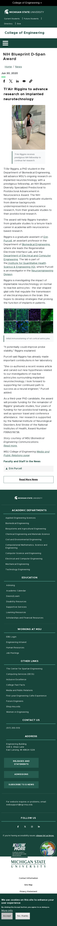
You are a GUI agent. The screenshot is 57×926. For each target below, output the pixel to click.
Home (8, 67)
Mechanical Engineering (17, 564)
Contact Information (28, 878)
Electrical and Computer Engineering (24, 559)
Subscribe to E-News (24, 785)
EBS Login (22, 637)
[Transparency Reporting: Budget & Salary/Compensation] (43, 844)
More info (7, 910)
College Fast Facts (27, 685)
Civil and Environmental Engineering (23, 540)
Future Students (31, 19)
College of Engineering (26, 3)
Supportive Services (28, 607)
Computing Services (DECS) (30, 674)
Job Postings (24, 653)
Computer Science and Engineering (23, 553)
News (18, 67)
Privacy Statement (28, 892)
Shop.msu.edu (24, 707)
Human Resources (26, 648)
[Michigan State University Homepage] (28, 864)
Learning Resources (27, 612)
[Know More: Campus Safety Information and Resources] (14, 844)
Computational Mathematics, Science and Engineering (26, 546)
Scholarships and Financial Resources (24, 618)
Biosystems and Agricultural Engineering (30, 529)
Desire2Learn (24, 596)
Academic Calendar (27, 591)
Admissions (21, 774)
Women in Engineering (17, 712)
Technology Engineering (18, 570)
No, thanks (22, 916)
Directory (8, 24)
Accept (7, 916)
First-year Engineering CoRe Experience (26, 696)
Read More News (28, 479)
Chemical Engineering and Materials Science (28, 534)
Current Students (12, 19)
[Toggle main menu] (5, 43)
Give (19, 24)
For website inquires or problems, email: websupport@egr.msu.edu (26, 803)
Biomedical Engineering (36, 244)
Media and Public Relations (19, 690)
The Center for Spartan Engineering (30, 669)
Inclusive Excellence (16, 680)
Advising (10, 585)
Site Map (28, 885)
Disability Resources (28, 602)
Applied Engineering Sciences (21, 518)
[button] (30, 81)
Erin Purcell (15, 468)
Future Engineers (14, 701)
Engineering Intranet (28, 642)
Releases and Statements (26, 762)
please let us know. (45, 836)
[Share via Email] (24, 81)
